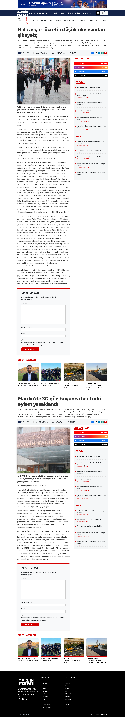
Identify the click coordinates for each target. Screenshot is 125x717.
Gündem (42, 13)
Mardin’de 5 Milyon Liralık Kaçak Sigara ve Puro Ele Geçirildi (91, 127)
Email (23, 334)
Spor (72, 13)
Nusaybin (83, 20)
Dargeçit (58, 20)
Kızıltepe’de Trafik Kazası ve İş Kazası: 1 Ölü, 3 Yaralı (91, 119)
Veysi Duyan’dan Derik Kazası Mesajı (88, 88)
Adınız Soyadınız (26, 327)
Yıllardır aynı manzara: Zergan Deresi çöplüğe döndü (91, 165)
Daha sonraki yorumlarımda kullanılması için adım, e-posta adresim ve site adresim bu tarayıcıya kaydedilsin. (42, 343)
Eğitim (56, 13)
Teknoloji (64, 13)
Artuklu (35, 20)
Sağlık (77, 13)
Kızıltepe (43, 20)
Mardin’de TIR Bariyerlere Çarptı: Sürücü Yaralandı (89, 104)
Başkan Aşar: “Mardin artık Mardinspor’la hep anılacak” (90, 143)
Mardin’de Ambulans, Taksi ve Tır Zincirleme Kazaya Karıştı (90, 95)
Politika (49, 13)
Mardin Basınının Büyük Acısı (85, 111)
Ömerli (91, 20)
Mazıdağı (67, 20)
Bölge (29, 13)
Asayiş (35, 13)
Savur (97, 20)
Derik (50, 20)
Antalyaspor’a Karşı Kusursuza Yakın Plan (89, 158)
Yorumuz (24, 303)
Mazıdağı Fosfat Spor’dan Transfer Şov (89, 151)
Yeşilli (104, 20)
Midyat (74, 20)
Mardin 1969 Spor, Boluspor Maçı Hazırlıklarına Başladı (91, 174)
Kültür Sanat (86, 13)
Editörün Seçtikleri (48, 707)
